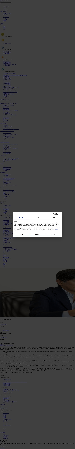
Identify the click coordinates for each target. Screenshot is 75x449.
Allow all (53, 234)
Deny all (21, 234)
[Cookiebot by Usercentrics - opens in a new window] (53, 214)
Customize (37, 234)
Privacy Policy (53, 230)
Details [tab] (37, 217)
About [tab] (54, 217)
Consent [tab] (21, 217)
